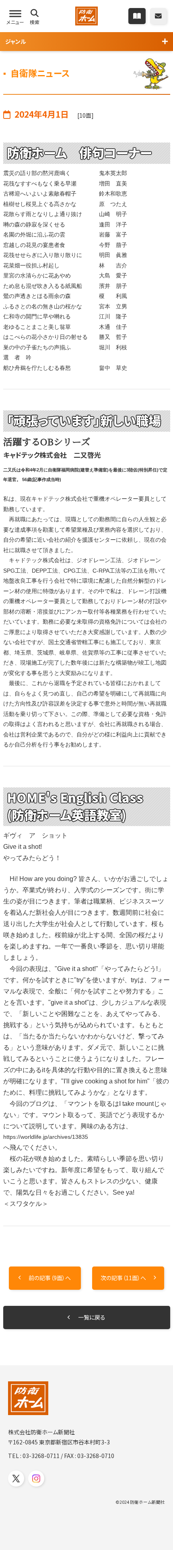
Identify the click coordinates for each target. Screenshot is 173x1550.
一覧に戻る (91, 1317)
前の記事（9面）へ (50, 1278)
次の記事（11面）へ (123, 1278)
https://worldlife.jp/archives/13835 (45, 1137)
